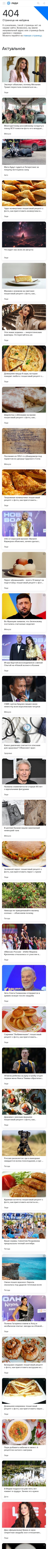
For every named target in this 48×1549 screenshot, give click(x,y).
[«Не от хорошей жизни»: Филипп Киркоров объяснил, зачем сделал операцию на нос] (24, 530)
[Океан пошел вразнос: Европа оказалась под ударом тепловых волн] (24, 1273)
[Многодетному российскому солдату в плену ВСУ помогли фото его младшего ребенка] (24, 117)
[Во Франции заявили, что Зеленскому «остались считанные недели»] (24, 612)
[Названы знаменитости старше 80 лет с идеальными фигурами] (24, 777)
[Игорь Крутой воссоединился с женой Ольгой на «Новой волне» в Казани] (24, 654)
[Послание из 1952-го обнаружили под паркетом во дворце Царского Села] (24, 447)
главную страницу (32, 35)
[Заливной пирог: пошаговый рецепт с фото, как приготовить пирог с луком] (24, 860)
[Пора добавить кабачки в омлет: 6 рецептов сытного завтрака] (24, 1438)
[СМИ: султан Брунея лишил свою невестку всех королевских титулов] (24, 695)
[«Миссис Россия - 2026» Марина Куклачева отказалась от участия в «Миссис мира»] (24, 943)
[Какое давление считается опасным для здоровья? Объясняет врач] (24, 736)
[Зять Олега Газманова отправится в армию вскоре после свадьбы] (24, 984)
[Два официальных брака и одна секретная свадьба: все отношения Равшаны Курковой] (24, 1521)
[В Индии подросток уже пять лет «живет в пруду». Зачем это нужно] (24, 1480)
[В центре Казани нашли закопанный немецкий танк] (24, 819)
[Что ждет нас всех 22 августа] (24, 241)
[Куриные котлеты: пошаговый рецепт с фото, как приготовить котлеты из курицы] (24, 1190)
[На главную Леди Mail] (14, 3)
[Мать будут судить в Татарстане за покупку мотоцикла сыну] (24, 158)
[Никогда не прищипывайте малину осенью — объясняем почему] (24, 901)
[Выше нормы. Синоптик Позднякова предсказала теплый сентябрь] (24, 1232)
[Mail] (8, 3)
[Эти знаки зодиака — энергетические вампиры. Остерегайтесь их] (24, 323)
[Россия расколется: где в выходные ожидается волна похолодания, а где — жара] (24, 1149)
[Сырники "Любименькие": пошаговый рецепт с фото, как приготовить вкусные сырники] (24, 1025)
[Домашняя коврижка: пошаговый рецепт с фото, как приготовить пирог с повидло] (24, 1397)
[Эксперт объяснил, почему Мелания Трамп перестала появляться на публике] (24, 75)
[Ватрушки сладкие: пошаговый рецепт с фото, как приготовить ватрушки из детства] (24, 1356)
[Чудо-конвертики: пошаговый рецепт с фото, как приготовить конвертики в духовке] (24, 199)
